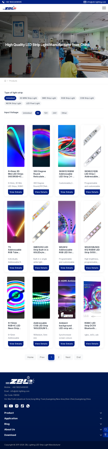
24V (55, 113)
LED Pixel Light (33, 103)
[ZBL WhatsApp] (28, 406)
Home (30, 357)
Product (9, 412)
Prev (42, 357)
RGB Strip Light (68, 98)
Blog (7, 424)
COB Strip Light (87, 98)
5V (38, 113)
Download (10, 435)
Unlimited (10, 98)
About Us (9, 429)
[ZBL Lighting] (6, 81)
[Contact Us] (105, 429)
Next (68, 357)
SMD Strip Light (49, 98)
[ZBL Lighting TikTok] (22, 406)
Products (13, 81)
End (78, 357)
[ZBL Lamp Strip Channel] (11, 406)
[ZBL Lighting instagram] (17, 406)
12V (46, 113)
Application (11, 418)
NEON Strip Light (13, 103)
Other (64, 113)
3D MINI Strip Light (28, 98)
